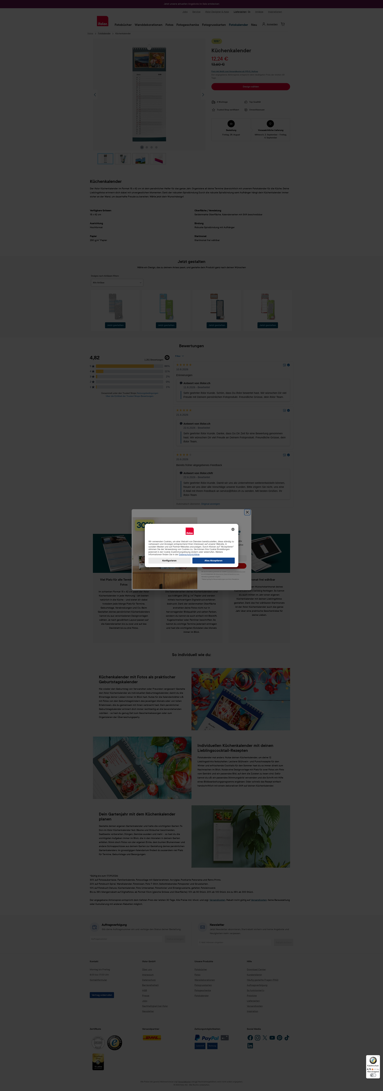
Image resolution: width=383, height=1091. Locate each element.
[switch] (373, 1075)
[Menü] (378, 1057)
